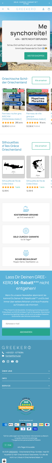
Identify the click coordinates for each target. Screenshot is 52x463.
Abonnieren (26, 332)
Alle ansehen (41, 80)
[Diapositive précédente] (3, 3)
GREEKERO (13, 452)
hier (36, 438)
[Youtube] (12, 361)
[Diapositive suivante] (49, 3)
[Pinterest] (16, 361)
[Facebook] (3, 361)
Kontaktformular (13, 355)
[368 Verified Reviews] (26, 416)
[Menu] (3, 9)
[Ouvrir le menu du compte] (43, 9)
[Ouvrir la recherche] (8, 9)
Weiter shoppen (35, 55)
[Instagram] (7, 361)
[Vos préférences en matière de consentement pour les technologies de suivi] (4, 461)
